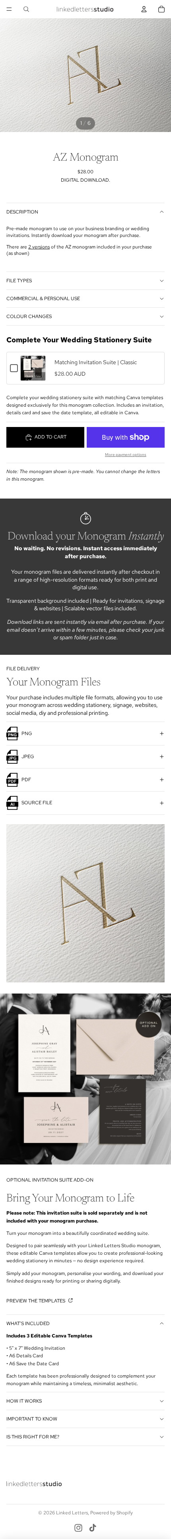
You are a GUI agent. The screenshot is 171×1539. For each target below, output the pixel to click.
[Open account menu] (144, 9)
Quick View (33, 376)
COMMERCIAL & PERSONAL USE (43, 298)
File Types (19, 281)
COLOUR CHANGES (29, 316)
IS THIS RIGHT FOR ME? (32, 1437)
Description (22, 212)
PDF (26, 779)
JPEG (27, 756)
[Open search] (26, 9)
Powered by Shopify (111, 1513)
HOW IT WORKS (24, 1401)
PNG (26, 733)
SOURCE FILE (36, 803)
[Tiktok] (92, 1528)
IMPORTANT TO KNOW (31, 1419)
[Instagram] (78, 1528)
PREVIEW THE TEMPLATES (36, 1301)
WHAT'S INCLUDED (28, 1323)
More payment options (125, 454)
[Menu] (9, 9)
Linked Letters (72, 1513)
